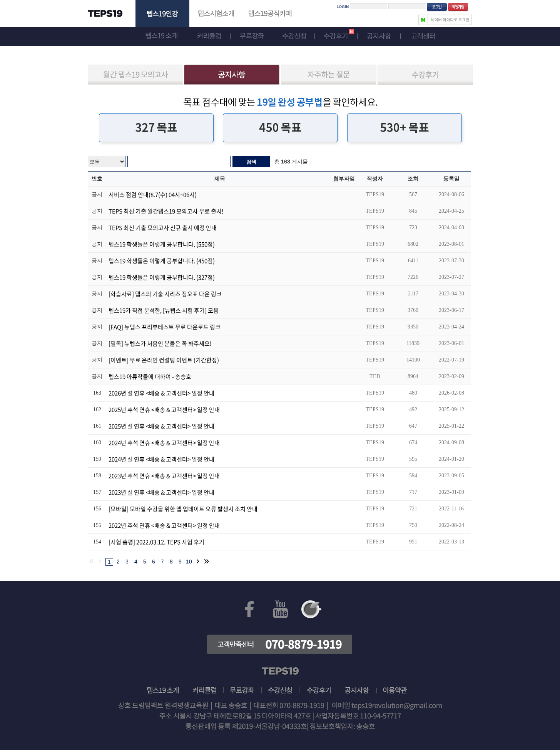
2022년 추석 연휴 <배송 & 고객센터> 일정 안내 (164, 525)
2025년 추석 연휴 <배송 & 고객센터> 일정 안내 (164, 409)
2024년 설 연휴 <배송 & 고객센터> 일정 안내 (161, 459)
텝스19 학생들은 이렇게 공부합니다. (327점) (162, 277)
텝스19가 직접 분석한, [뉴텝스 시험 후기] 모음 (164, 310)
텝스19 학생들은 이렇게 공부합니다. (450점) (162, 261)
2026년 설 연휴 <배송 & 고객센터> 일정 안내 (161, 393)
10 (189, 561)
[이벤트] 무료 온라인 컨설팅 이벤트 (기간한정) (164, 360)
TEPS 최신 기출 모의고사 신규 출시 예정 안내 (163, 227)
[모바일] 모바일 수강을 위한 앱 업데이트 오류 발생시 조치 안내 (183, 509)
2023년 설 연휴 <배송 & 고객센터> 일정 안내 (161, 492)
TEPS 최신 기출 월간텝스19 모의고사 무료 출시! (166, 211)
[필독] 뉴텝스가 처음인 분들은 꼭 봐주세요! (160, 343)
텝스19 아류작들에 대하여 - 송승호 (150, 376)
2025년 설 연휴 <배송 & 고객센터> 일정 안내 (161, 426)
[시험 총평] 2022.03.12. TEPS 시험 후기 (156, 542)
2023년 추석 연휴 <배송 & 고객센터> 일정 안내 (164, 476)
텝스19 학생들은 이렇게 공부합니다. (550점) (162, 244)
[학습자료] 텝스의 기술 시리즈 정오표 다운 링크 (165, 294)
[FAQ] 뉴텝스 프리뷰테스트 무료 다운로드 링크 (165, 327)
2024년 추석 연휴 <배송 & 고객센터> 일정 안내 (164, 442)
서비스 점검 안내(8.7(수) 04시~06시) (153, 194)
